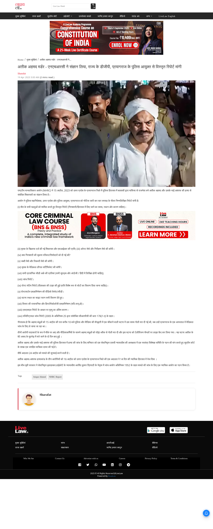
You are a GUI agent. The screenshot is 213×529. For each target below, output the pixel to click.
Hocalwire (112, 476)
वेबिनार (155, 443)
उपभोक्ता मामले (85, 16)
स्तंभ (63, 443)
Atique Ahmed (39, 377)
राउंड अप (136, 16)
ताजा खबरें (36, 16)
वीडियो (122, 16)
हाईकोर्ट (67, 16)
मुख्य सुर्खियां (20, 16)
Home (21, 60)
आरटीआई (110, 443)
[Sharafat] (29, 399)
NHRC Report (55, 377)
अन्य (148, 16)
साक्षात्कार (65, 447)
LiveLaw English (167, 16)
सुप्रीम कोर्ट (52, 16)
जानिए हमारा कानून (105, 16)
